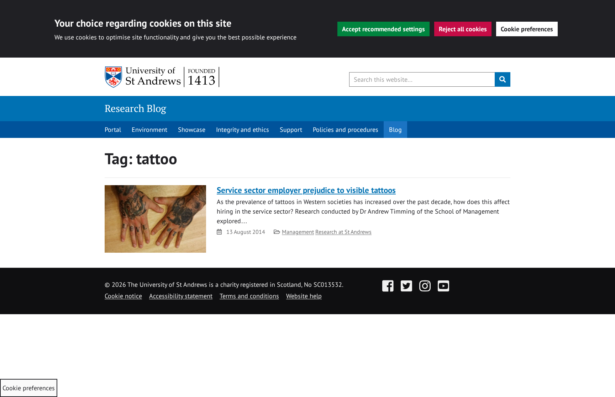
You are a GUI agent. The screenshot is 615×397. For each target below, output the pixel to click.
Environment (149, 129)
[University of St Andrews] (162, 77)
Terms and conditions (249, 296)
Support (291, 129)
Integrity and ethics (242, 129)
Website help (304, 296)
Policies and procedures (345, 129)
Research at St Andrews (343, 231)
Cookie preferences (527, 29)
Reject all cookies (463, 29)
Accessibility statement (180, 296)
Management (298, 231)
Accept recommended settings (383, 29)
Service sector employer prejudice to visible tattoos (306, 190)
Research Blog (135, 108)
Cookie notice (123, 296)
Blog (395, 129)
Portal (113, 129)
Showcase (191, 129)
